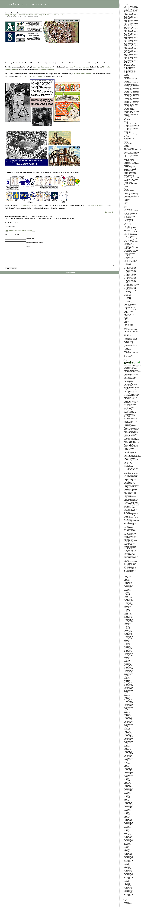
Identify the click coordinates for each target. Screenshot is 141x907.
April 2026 (127, 579)
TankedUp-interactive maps (131, 532)
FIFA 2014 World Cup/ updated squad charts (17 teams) (132, 178)
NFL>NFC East (127, 297)
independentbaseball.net (131, 461)
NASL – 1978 (127, 225)
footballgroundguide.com (131, 418)
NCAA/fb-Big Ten (128, 259)
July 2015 (126, 761)
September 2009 (128, 860)
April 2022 (127, 646)
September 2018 (128, 707)
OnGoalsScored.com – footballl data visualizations (131, 484)
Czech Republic (128, 144)
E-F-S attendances (129, 398)
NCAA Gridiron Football (130, 227)
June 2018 (127, 711)
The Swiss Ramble (129, 544)
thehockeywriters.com (130, 546)
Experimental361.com (130, 402)
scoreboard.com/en (129, 508)
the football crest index (130, 540)
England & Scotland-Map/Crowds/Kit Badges (130, 167)
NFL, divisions (127, 305)
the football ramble (129, 543)
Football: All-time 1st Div (130, 183)
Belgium (126, 115)
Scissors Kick (127, 506)
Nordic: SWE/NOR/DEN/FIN (130, 310)
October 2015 (128, 757)
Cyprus (126, 142)
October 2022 (128, 637)
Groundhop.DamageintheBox (132, 439)
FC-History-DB (127, 408)
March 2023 (127, 630)
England (126, 165)
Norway (126, 312)
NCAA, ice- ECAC (128, 237)
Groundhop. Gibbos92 (130, 435)
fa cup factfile (128, 405)
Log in (125, 900)
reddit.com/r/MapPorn (130, 496)
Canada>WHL (127, 132)
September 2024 (128, 605)
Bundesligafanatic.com (130, 393)
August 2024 (127, 606)
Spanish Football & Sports (131, 518)
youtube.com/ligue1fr (130, 570)
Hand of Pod (127, 449)
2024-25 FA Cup (128, 61)
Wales (125, 354)
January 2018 (128, 718)
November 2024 (128, 602)
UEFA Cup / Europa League (131, 339)
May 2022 (127, 644)
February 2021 (128, 666)
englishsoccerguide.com (131, 401)
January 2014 (128, 786)
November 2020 (128, 670)
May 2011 (127, 832)
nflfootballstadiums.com (130, 476)
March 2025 (127, 596)
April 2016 (127, 748)
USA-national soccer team (131, 352)
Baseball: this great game (131, 370)
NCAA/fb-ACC (127, 254)
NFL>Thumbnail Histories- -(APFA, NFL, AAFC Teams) (131, 303)
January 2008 (128, 889)
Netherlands (127, 266)
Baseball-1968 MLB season (131, 95)
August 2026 (127, 576)
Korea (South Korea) (129, 216)
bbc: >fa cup (127, 376)
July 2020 (126, 676)
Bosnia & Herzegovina (130, 117)
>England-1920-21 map (130, 10)
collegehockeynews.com (131, 395)
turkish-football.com (129, 554)
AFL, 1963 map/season (130, 71)
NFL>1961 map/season (130, 278)
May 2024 (127, 610)
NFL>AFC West (127, 296)
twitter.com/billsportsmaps (131, 556)
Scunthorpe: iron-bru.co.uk (131, 509)
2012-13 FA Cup (128, 27)
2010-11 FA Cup (128, 22)
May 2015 (127, 764)
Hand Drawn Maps (129, 190)
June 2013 (127, 796)
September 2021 (128, 656)
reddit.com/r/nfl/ (128, 498)
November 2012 (128, 806)
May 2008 (127, 883)
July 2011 (126, 829)
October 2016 (128, 739)
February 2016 (128, 751)
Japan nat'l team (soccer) (131, 213)
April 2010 (127, 850)
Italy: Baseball (128, 209)
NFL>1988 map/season (130, 287)
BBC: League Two (128, 381)
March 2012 (127, 818)
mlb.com (126, 472)
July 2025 (126, 592)
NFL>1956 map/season (130, 271)
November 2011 (128, 823)
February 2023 (128, 632)
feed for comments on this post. (15, 230)
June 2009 (127, 864)
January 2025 (128, 599)
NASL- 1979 (127, 226)
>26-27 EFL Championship (131, 7)
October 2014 (128, 774)
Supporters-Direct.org (130, 530)
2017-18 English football (131, 40)
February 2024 (128, 615)
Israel (125, 206)
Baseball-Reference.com (130, 368)
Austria (126, 80)
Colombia (126, 136)
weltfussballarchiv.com (130, 561)
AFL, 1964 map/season (130, 73)
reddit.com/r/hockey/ (129, 495)
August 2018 (127, 708)
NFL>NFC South (127, 300)
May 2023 (127, 627)
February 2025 (128, 598)
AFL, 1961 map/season (130, 68)
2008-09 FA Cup (128, 16)
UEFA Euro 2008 (128, 341)
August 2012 (127, 810)
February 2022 (128, 649)
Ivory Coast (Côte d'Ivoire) (131, 210)
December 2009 (128, 856)
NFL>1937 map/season (130, 267)
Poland (126, 317)
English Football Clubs (130, 172)
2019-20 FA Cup (128, 47)
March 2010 (127, 852)
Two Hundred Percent (130, 557)
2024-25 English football (131, 60)
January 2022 (128, 650)
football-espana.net (129, 415)
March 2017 (127, 732)
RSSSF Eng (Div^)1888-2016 (131, 505)
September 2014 (128, 775)
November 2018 (128, 704)
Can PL (126, 121)
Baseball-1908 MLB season (131, 85)
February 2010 (128, 853)
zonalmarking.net (129, 571)
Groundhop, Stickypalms (130, 431)
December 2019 (128, 686)
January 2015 (128, 769)
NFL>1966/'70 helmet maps (131, 284)
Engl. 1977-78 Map (129, 159)
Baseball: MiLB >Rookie (130, 105)
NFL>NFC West (127, 301)
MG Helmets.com (128, 466)
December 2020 (128, 669)
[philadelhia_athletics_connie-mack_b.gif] (42, 125)
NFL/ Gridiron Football (129, 307)
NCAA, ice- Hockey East (130, 239)
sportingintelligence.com (131, 522)
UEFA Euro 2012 (128, 342)
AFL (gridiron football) (129, 65)
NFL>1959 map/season (130, 276)
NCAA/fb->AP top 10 (129, 253)
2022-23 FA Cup (128, 56)
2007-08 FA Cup (128, 13)
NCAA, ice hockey (129, 233)
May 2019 (127, 696)
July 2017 (126, 727)
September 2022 (128, 639)
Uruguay (126, 351)
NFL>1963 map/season (130, 281)
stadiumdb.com (128, 527)
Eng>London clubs (129, 148)
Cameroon (127, 119)
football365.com (128, 417)
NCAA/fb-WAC (127, 264)
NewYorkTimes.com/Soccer (131, 475)
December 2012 (128, 805)
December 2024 (128, 600)
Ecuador (126, 146)
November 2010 (128, 840)
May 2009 (127, 866)
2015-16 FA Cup (128, 36)
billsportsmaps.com (28, 4)
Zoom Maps (127, 357)
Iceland (126, 202)
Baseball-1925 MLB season (131, 87)
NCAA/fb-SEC (127, 263)
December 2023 (128, 617)
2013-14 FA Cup (128, 30)
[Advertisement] (42, 54)
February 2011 (128, 836)
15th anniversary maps (130, 12)
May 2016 (127, 747)
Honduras (127, 199)
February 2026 (128, 582)
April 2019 (127, 697)
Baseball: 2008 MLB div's (19, 16)
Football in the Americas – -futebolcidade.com (131, 413)
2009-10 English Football (131, 17)
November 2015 (128, 755)
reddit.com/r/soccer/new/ (131, 499)
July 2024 (126, 607)
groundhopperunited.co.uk (131, 442)
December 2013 (128, 788)
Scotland (126, 328)
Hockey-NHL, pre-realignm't (131, 196)
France (126, 185)
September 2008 (128, 877)
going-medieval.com (130, 427)
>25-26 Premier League (130, 6)
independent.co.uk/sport (131, 459)
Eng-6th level (128, 158)
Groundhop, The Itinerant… (131, 432)
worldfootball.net (128, 566)
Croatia (126, 141)
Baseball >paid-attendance (131, 83)
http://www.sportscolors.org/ (27, 205)
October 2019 (128, 688)
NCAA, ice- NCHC (128, 240)
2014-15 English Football (131, 31)
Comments (128, 903)
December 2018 (128, 703)
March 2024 (127, 613)
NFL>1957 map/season (130, 273)
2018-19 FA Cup (128, 44)
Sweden (126, 334)
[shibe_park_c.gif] (42, 165)
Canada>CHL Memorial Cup (131, 127)
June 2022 (127, 643)
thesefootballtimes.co (130, 549)
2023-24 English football (131, 57)
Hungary (126, 200)
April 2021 (127, 663)
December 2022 (128, 634)
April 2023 (127, 629)
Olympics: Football (129, 314)
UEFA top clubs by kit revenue (132, 344)
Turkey (126, 337)
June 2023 (127, 626)
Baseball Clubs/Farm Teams (131, 84)
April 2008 (127, 884)
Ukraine (126, 348)
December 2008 (128, 873)
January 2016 (128, 752)
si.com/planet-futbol (129, 510)
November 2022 (128, 636)
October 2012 (128, 808)
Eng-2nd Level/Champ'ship (131, 152)
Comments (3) (109, 212)
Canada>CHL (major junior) (131, 125)
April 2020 (127, 680)
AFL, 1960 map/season (130, 67)
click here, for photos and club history (43, 67)
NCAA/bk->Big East (129, 244)
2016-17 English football (131, 37)
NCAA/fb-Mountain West (130, 260)
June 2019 (127, 694)
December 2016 (128, 737)
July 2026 (126, 578)
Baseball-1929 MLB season (131, 93)
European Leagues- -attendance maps (130, 175)
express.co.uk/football (130, 404)
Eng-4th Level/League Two (131, 155)
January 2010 (128, 854)
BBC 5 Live (127, 373)
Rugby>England (128, 325)
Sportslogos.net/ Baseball (131, 525)
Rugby (125, 322)
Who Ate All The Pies (129, 564)
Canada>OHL (127, 129)
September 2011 (128, 826)
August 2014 (127, 776)
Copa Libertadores (129, 138)
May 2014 (127, 781)
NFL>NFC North (127, 298)
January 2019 (128, 701)
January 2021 (128, 667)
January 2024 (128, 616)
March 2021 (127, 664)
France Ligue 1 (128, 422)
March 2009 (127, 869)
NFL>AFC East (127, 291)
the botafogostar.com (130, 537)
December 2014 (128, 771)
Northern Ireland (128, 311)
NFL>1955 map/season (130, 270)
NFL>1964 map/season (130, 283)
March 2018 (127, 715)
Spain (125, 332)
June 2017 (127, 728)
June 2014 (127, 779)
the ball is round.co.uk (130, 536)
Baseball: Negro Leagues (131, 114)
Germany (126, 186)
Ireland (126, 205)
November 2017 (128, 721)
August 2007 (127, 896)
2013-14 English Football (131, 29)
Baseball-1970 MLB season (131, 98)
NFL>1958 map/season (130, 274)
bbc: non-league (128, 383)
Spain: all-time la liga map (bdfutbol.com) (131, 515)
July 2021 (126, 659)
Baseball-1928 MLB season (131, 91)
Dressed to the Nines (96, 205)
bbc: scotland (128, 386)
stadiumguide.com (129, 529)
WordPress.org (128, 905)
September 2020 (128, 673)
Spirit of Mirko (128, 519)
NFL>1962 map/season (130, 280)
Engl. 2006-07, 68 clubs (130, 161)
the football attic (128, 539)
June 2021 (127, 660)
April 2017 (127, 731)
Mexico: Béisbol (128, 220)
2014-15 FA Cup (128, 33)
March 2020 (127, 681)
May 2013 (127, 798)
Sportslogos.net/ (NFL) (130, 523)
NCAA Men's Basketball (130, 232)
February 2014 (128, 785)
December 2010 (128, 839)
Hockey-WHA (127, 198)
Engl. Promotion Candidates (131, 163)
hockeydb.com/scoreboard (131, 455)
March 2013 (127, 801)
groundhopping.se (129, 444)
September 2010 (128, 843)
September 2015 (128, 758)
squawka (126, 526)
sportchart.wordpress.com (131, 520)
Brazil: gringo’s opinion (130, 391)
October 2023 (128, 620)
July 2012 (126, 812)
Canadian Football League (131, 134)
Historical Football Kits (130, 452)
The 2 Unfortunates (129, 534)
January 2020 (128, 684)
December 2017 (128, 720)
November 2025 (128, 586)
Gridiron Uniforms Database (131, 428)
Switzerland (127, 335)
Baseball (126, 81)
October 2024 (128, 603)
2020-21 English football (131, 48)
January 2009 (128, 872)
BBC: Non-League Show (130, 384)
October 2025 (128, 588)
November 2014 (128, 772)
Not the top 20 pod (129, 482)
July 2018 (126, 710)
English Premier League (130, 173)
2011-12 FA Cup (128, 24)
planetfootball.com (129, 488)
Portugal (126, 318)
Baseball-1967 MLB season (131, 94)
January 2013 (128, 803)
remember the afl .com (130, 500)
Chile (125, 135)
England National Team (130, 169)
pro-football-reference (130, 492)
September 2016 (128, 741)
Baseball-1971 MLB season (131, 100)
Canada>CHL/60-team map (131, 128)
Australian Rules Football (130, 78)
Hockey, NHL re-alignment (131, 193)
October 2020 (128, 671)
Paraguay (127, 315)
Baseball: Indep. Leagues (131, 104)
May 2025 (127, 593)
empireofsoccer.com (129, 400)
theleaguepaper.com (130, 547)
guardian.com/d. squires (131, 447)
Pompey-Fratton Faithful (130, 489)
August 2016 (127, 742)
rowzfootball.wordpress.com (132, 503)
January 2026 (128, 583)
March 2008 (127, 886)
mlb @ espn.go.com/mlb (131, 468)
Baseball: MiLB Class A (130, 107)
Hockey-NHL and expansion (131, 195)
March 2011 (127, 835)
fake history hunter (129, 407)
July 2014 (126, 778)
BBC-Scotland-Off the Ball (131, 374)
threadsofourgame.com (130, 550)
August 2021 (127, 657)
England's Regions (129, 171)
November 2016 (128, 738)
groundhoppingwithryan (131, 445)
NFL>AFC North (127, 293)
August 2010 (127, 844)
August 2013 (127, 793)
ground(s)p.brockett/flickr (131, 429)
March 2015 (127, 766)
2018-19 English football (131, 43)
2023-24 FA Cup (128, 58)
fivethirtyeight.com (129, 410)
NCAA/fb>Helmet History (130, 251)
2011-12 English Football (131, 23)
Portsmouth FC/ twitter (130, 491)
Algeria (126, 74)
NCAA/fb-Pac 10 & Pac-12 (131, 261)
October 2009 (128, 859)
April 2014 (127, 782)
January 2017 (128, 735)
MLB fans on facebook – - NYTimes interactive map (131, 470)
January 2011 (128, 837)
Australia (126, 77)
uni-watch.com (128, 559)
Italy (125, 207)
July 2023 (126, 625)
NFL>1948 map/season (130, 268)
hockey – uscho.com (130, 454)
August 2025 (127, 590)
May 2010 (127, 849)
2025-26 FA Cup (128, 64)
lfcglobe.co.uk (128, 464)
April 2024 (127, 612)
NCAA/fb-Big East (128, 257)
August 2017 (127, 725)
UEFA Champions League (130, 338)
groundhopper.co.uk (129, 441)
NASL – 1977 (127, 223)
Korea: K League (128, 219)
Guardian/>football (129, 448)
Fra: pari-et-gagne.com (130, 421)
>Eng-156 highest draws (131, 9)
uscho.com (127, 560)
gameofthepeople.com (130, 425)
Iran (125, 203)
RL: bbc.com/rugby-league (131, 502)
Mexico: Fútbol (128, 222)
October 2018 (128, 705)
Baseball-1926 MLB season (131, 88)
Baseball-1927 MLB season (131, 90)
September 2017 (128, 724)
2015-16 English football (131, 34)
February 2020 (128, 683)
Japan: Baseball (128, 215)
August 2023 (127, 623)
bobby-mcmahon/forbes (130, 390)
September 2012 (128, 809)
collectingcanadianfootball (131, 394)
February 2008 (128, 887)
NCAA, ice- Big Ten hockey (131, 236)
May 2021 (127, 661)
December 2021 (128, 651)
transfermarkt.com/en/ (130, 553)
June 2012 (127, 813)
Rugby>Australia (128, 324)
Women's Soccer (128, 355)
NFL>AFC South (127, 294)
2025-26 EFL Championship (131, 63)
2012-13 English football (131, 26)
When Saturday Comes (130, 563)
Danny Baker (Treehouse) (131, 397)
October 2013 (128, 791)
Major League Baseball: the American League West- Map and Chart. (34, 15)
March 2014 (127, 783)
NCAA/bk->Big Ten (129, 246)
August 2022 (127, 640)
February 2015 (128, 768)
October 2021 (128, 654)
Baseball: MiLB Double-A (130, 108)
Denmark (126, 145)
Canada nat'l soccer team (131, 124)
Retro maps (127, 320)
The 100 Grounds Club (130, 533)
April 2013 (127, 799)
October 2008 (128, 876)
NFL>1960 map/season (130, 277)
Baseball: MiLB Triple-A (130, 109)
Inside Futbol (127, 462)
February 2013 (128, 802)
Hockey (126, 192)
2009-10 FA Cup (128, 19)
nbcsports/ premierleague (131, 473)
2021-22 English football (131, 51)
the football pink (128, 542)
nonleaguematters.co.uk (131, 481)
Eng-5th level (128, 156)
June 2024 (127, 609)
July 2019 (126, 693)
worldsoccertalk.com (130, 569)
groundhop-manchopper (131, 434)
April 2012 (127, 816)
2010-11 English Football (131, 20)
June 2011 (127, 830)
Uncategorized (128, 349)
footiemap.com (128, 420)
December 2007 (128, 890)
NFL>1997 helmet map (130, 288)
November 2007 (128, 891)
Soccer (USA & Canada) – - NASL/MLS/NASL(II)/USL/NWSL (131, 330)
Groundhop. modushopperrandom (130, 437)
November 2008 (128, 874)
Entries (127, 902)
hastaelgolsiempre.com (130, 451)
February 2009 (128, 870)
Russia (126, 327)
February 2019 (128, 700)
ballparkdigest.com (129, 367)
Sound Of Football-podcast (131, 513)
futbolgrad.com (128, 424)
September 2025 (128, 589)
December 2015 (128, 754)
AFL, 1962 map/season (130, 70)
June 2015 (127, 762)
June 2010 (127, 847)
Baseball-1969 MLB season (131, 97)
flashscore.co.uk (128, 411)
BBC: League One (128, 380)
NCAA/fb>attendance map (131, 250)
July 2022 (126, 641)
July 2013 (126, 795)
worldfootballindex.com (130, 567)
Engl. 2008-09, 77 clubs (130, 162)
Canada (126, 122)
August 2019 (127, 691)
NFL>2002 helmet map (130, 290)
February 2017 (128, 734)
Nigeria (126, 308)
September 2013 (128, 792)
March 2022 (127, 647)
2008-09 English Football (131, 14)
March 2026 (127, 580)
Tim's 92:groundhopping (130, 552)
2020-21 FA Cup (128, 50)
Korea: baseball (128, 217)
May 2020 (127, 678)
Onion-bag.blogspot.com (131, 486)
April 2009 (127, 867)
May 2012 (127, 815)
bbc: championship (129, 378)
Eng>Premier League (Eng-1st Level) (132, 150)
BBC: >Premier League (130, 377)
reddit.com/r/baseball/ (130, 493)
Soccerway (127, 512)
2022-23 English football (131, 54)
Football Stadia (128, 182)
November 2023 (128, 619)
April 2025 (127, 595)
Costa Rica (127, 139)
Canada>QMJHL (128, 131)
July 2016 (126, 744)
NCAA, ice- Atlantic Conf (130, 234)
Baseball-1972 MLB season (131, 101)
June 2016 (127, 745)
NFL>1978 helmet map (130, 286)
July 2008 (126, 880)
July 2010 (126, 846)
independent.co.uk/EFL (130, 458)
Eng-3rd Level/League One (131, 154)
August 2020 (127, 674)
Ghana (126, 188)
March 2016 (127, 749)
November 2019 (128, 687)
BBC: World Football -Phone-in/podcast (131, 387)
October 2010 (128, 842)
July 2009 (126, 863)
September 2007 (128, 894)
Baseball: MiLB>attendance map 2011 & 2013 (131, 111)
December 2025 (128, 585)
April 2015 (127, 765)
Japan (125, 212)
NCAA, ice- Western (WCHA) (131, 241)
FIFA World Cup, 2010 (129, 180)
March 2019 (127, 698)
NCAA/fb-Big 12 (128, 256)
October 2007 (128, 893)
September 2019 (128, 690)
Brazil (125, 118)
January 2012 (128, 820)
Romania (126, 321)
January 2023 (128, 633)
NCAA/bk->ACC (128, 243)
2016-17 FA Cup (128, 39)
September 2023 (128, 622)
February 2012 (128, 819)
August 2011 (127, 828)
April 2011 (127, 833)
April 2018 (127, 714)
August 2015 (127, 759)
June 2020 (127, 677)
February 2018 (128, 717)
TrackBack (30, 230)
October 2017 (128, 722)
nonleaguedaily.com (130, 479)
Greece (126, 189)
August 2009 (127, 862)
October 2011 (128, 825)
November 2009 (128, 857)
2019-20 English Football (131, 46)
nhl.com (126, 478)
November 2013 (128, 789)
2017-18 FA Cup (128, 41)
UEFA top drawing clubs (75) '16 (131, 346)
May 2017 (127, 730)
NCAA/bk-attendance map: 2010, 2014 (131, 248)
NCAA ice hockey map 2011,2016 (130, 229)
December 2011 (128, 822)
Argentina (127, 75)
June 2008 (127, 881)
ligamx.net (127, 465)
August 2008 (127, 879)
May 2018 (127, 712)
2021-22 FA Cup (128, 53)
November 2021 (128, 653)
